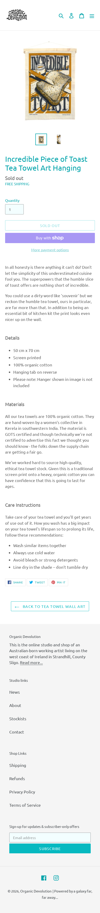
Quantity (12, 200)
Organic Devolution (36, 891)
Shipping (17, 765)
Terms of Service (25, 805)
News (14, 691)
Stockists (17, 718)
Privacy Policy (22, 791)
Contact (16, 731)
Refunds (17, 778)
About (15, 705)
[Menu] (92, 15)
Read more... (31, 662)
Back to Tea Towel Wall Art (54, 606)
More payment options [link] (50, 249)
